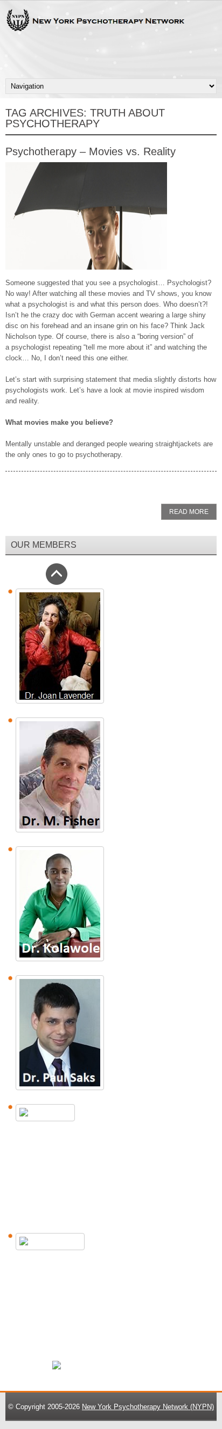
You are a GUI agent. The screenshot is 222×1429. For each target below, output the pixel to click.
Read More (189, 512)
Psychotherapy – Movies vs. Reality (90, 151)
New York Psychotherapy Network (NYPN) (148, 1407)
